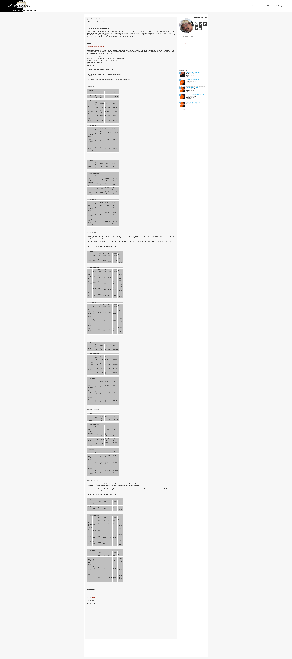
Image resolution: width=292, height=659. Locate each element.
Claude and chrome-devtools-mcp (193, 72)
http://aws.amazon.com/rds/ (96, 46)
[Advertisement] (131, 645)
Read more (192, 75)
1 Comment (188, 76)
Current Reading (268, 6)
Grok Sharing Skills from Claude (193, 87)
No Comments (188, 98)
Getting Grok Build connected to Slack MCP (195, 94)
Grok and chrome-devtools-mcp (192, 79)
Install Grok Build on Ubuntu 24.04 (193, 102)
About (233, 6)
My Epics (255, 6)
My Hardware (243, 6)
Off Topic (280, 6)
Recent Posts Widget (182, 109)
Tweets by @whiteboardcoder (187, 43)
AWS (93, 597)
